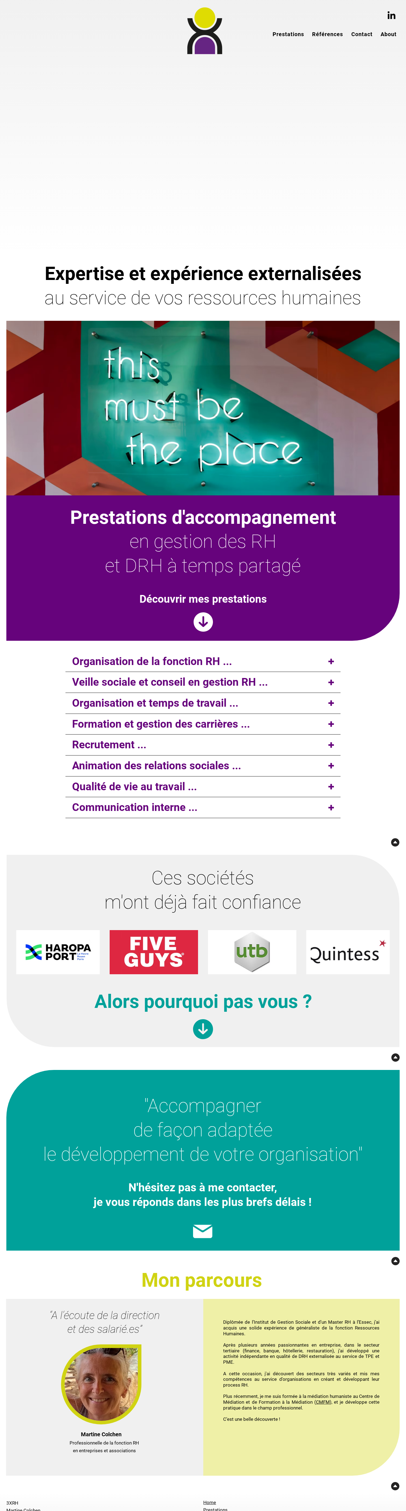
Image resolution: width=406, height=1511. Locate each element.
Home (209, 1502)
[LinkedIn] (391, 16)
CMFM (323, 1402)
